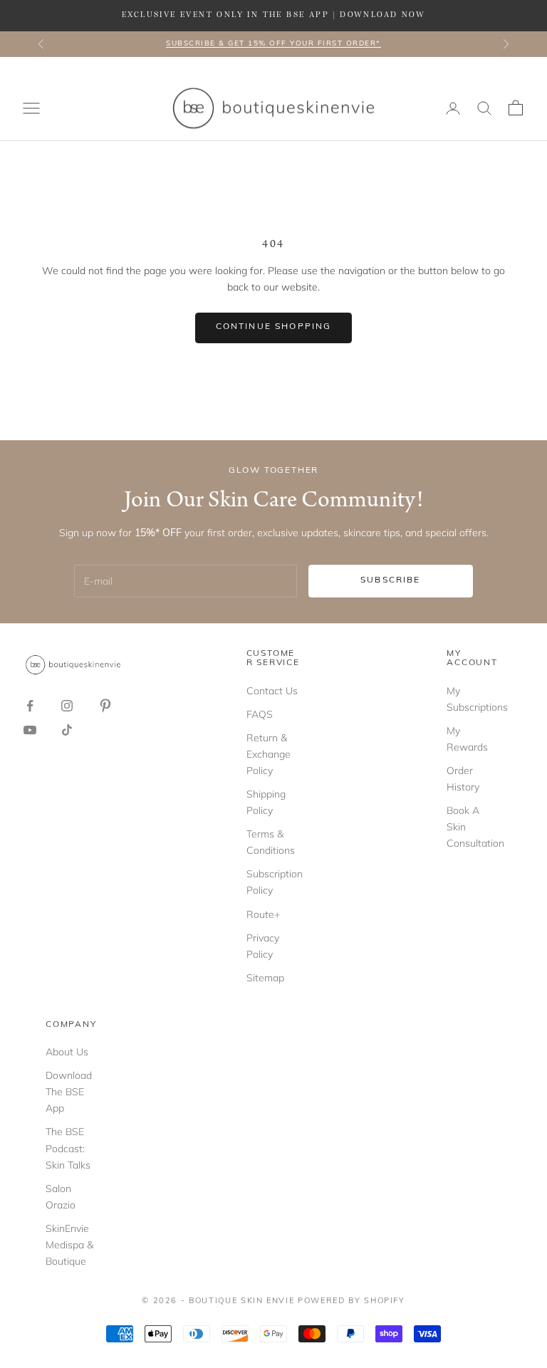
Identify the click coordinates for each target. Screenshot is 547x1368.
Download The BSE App (69, 1091)
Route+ (263, 914)
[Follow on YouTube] (30, 730)
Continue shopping (274, 327)
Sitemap (265, 977)
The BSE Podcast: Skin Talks (68, 1148)
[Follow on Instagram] (67, 706)
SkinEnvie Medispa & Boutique (69, 1245)
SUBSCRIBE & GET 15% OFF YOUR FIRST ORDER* (273, 44)
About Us (67, 1051)
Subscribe (390, 580)
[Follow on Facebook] (30, 706)
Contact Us (272, 690)
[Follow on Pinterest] (105, 705)
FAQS (259, 714)
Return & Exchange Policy (268, 754)
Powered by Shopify (351, 1301)
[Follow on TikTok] (67, 730)
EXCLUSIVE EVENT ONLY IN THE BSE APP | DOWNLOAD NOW (273, 15)
